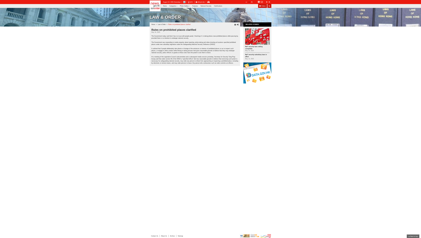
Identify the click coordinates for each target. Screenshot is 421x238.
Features (195, 6)
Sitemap (180, 236)
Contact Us (154, 236)
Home (165, 6)
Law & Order (162, 24)
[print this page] (235, 24)
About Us (164, 236)
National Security (206, 6)
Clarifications (218, 6)
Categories (172, 6)
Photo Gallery (184, 6)
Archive (172, 236)
